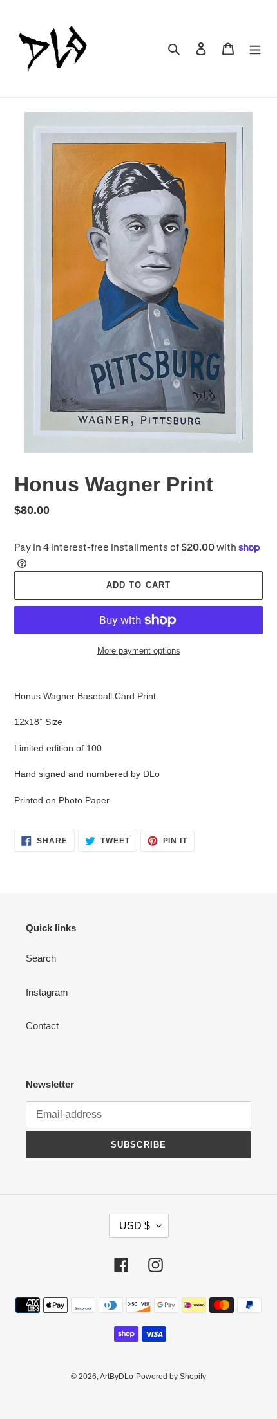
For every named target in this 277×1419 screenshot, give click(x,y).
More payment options (138, 650)
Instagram (47, 992)
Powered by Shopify (171, 1376)
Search (41, 958)
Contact (42, 1025)
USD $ (134, 1225)
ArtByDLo (116, 1376)
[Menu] (255, 48)
